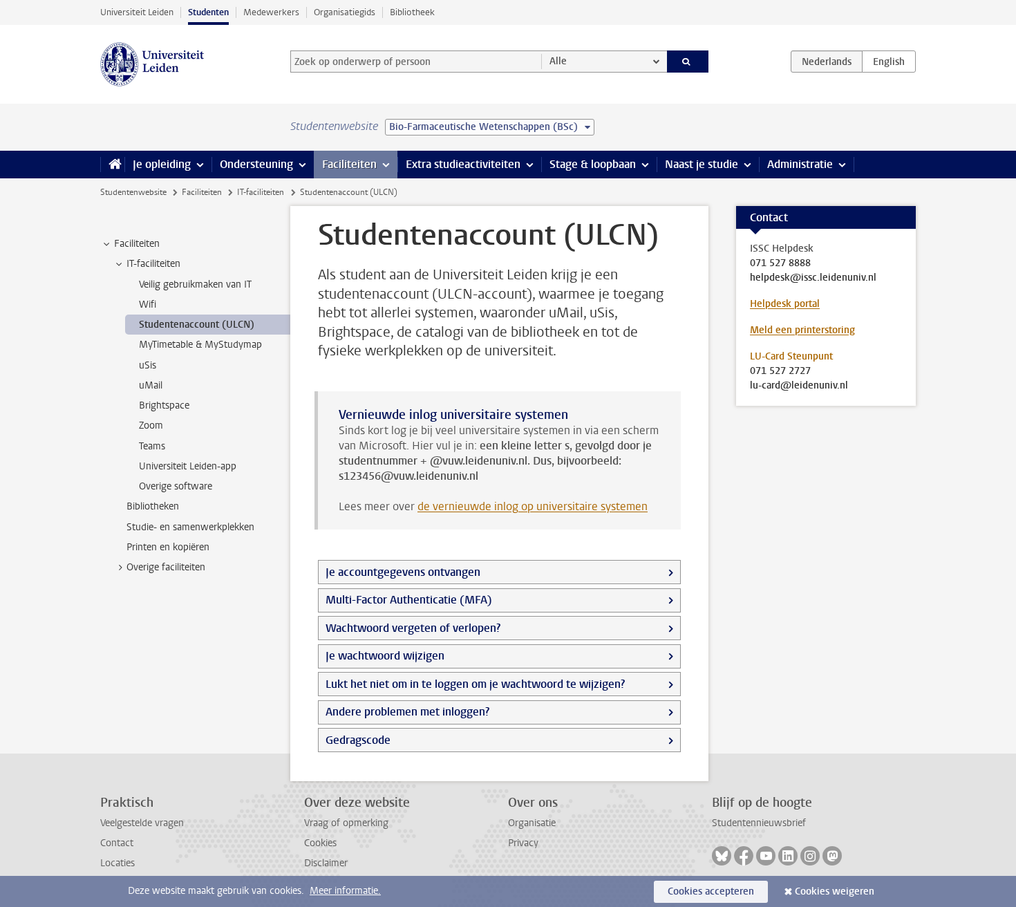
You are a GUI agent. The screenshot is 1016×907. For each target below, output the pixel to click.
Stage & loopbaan (592, 164)
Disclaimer (326, 863)
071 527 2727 (780, 371)
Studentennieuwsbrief (759, 823)
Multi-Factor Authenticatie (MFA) (409, 599)
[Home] (112, 164)
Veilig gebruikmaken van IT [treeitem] (195, 284)
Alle (558, 61)
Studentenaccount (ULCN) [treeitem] (196, 324)
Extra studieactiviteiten (463, 164)
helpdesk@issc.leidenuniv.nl (813, 278)
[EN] (889, 61)
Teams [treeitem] (152, 446)
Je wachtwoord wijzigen (385, 655)
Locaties (117, 863)
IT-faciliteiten (260, 192)
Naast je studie (701, 164)
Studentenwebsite (133, 192)
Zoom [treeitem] (151, 425)
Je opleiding (162, 164)
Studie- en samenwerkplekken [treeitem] (190, 527)
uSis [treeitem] (147, 365)
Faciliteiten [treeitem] (137, 243)
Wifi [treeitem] (147, 304)
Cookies (320, 843)
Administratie (800, 164)
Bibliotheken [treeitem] (152, 506)
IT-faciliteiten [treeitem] (153, 263)
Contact (116, 843)
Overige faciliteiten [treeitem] (165, 567)
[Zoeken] (688, 61)
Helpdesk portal (785, 303)
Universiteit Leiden (136, 12)
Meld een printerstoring (802, 330)
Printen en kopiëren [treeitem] (167, 547)
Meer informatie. (345, 890)
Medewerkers (271, 12)
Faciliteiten (349, 164)
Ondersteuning (256, 164)
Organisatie (532, 823)
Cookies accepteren (711, 891)
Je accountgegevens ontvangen (403, 572)
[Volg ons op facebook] (743, 856)
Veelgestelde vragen (142, 823)
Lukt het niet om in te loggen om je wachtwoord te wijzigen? (475, 684)
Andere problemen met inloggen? (407, 711)
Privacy (523, 843)
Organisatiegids (344, 12)
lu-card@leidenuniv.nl (799, 386)
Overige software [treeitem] (175, 486)
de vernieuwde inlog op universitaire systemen (532, 506)
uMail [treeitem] (150, 385)
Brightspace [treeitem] (164, 405)
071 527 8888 (780, 263)
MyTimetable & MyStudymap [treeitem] (200, 344)
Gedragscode (358, 740)
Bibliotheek (412, 12)
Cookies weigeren (834, 891)
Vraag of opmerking (346, 823)
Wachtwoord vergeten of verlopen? (413, 628)
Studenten (208, 12)
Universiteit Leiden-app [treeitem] (187, 466)
